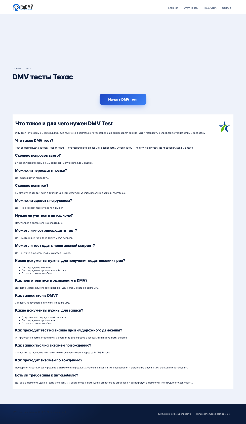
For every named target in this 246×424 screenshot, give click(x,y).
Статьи (226, 7)
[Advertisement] (123, 39)
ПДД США (210, 7)
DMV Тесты (191, 7)
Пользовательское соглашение (213, 413)
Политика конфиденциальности (173, 413)
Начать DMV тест (123, 99)
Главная (173, 7)
